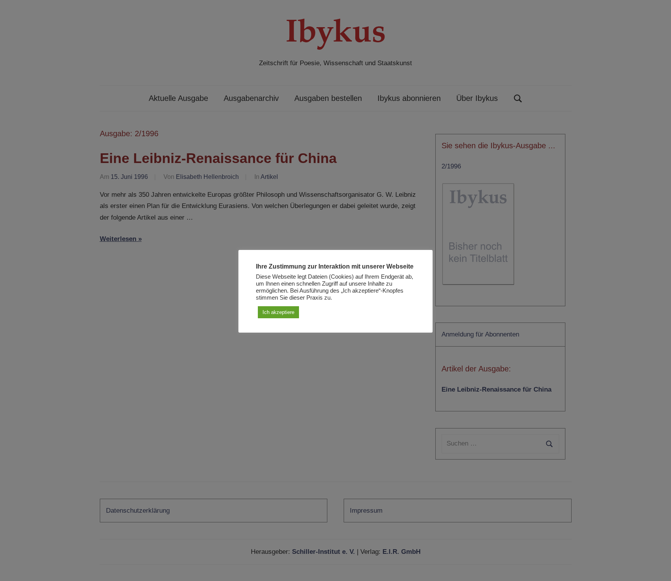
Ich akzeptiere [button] (278, 312)
